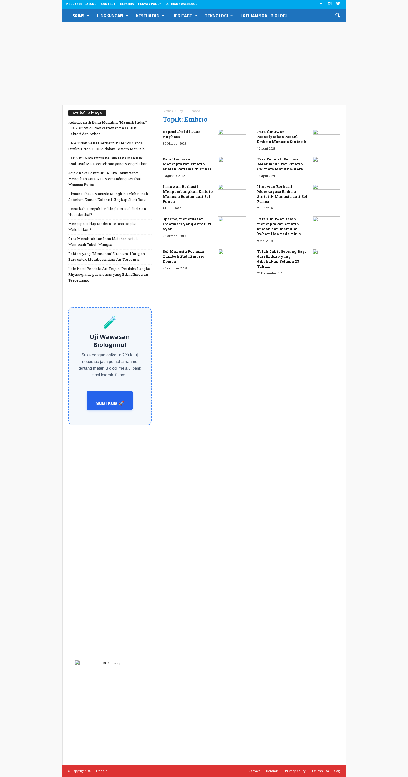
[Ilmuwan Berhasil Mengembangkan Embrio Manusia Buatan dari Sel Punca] (232, 194)
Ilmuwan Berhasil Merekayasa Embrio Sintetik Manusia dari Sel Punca (282, 194)
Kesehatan (148, 15)
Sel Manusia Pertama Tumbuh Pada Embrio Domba (183, 256)
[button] (337, 15)
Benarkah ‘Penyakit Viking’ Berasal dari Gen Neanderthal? (107, 211)
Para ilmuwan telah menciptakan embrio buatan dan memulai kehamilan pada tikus (279, 226)
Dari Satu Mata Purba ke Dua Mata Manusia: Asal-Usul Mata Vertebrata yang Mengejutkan (107, 160)
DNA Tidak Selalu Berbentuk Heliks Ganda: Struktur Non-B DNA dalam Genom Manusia (106, 145)
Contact (108, 4)
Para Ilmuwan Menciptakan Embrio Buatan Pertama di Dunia (187, 164)
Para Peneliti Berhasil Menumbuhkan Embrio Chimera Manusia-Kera (280, 164)
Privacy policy (149, 4)
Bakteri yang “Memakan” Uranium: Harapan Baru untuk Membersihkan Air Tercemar (106, 256)
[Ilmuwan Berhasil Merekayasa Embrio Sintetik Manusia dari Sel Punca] (326, 194)
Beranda (127, 4)
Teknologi (216, 15)
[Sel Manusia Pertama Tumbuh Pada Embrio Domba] (232, 259)
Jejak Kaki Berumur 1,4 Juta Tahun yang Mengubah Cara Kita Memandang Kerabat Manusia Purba (104, 178)
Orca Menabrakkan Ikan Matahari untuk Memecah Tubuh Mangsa (103, 241)
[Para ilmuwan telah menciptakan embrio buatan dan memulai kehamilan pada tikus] (326, 226)
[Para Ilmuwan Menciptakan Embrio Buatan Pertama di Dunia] (232, 167)
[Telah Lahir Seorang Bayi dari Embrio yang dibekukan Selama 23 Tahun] (326, 259)
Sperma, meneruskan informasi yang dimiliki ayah (187, 223)
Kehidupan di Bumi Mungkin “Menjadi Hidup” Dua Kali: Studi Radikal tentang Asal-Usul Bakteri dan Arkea (107, 128)
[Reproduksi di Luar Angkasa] (232, 139)
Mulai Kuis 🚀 (109, 403)
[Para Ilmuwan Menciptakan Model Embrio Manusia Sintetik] (326, 139)
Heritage (182, 15)
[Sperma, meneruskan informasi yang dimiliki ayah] (232, 226)
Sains (78, 15)
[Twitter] (338, 4)
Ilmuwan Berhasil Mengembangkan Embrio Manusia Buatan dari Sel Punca (188, 194)
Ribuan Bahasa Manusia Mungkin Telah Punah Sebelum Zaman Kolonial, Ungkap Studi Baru (108, 196)
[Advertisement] (204, 63)
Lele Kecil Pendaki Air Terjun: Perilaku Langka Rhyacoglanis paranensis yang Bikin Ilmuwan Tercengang (109, 274)
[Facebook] (321, 4)
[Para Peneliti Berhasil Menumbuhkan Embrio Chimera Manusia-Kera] (326, 167)
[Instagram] (329, 4)
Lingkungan (110, 15)
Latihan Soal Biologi (181, 4)
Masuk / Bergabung (81, 4)
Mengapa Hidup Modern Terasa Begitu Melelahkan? (102, 226)
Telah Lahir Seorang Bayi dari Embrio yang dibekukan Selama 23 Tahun (282, 259)
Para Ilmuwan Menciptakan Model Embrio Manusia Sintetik (281, 136)
